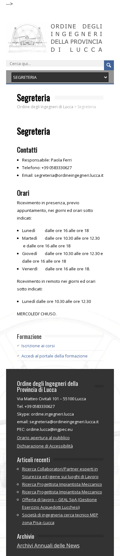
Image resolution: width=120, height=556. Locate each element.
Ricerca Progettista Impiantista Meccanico (62, 484)
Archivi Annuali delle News (48, 545)
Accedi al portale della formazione (54, 356)
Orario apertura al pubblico (43, 437)
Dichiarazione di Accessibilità (45, 446)
